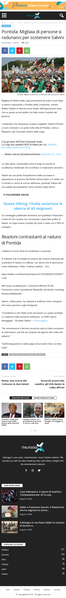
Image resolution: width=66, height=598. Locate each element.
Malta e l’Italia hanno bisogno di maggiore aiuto (54, 421)
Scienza (47, 589)
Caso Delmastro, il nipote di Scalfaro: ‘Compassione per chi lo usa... (41, 493)
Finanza (26, 589)
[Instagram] (33, 471)
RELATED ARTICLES (20, 398)
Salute (5, 574)
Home (4, 23)
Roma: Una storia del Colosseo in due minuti (15, 382)
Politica (11, 23)
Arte (8, 589)
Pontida (40, 355)
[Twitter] (40, 471)
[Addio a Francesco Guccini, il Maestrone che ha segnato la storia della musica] (10, 512)
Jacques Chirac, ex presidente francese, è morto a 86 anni (32, 421)
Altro (4, 559)
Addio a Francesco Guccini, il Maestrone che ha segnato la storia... (42, 509)
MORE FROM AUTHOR (44, 398)
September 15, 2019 (51, 154)
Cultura (5, 564)
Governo (30, 355)
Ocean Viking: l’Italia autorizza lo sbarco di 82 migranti (33, 206)
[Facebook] (27, 471)
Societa (5, 554)
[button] (61, 15)
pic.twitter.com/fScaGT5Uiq (16, 147)
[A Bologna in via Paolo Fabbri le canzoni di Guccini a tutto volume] (10, 527)
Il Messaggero (40, 320)
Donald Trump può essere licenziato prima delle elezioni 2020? (10, 422)
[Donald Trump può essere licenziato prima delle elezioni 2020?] (11, 410)
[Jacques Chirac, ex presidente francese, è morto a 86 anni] (33, 410)
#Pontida (52, 144)
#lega (12, 355)
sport (4, 569)
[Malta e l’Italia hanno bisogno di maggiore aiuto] (54, 410)
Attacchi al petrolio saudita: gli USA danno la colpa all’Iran (49, 384)
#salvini (20, 355)
